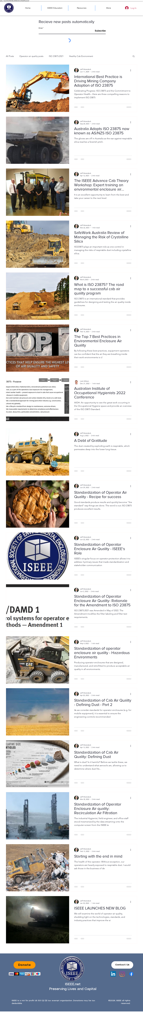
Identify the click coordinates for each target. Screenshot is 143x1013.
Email (41, 28)
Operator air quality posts (31, 56)
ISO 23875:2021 (56, 56)
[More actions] (131, 70)
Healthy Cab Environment (81, 56)
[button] (133, 56)
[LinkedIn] (113, 974)
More (101, 56)
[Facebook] (131, 974)
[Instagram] (122, 974)
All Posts (10, 56)
